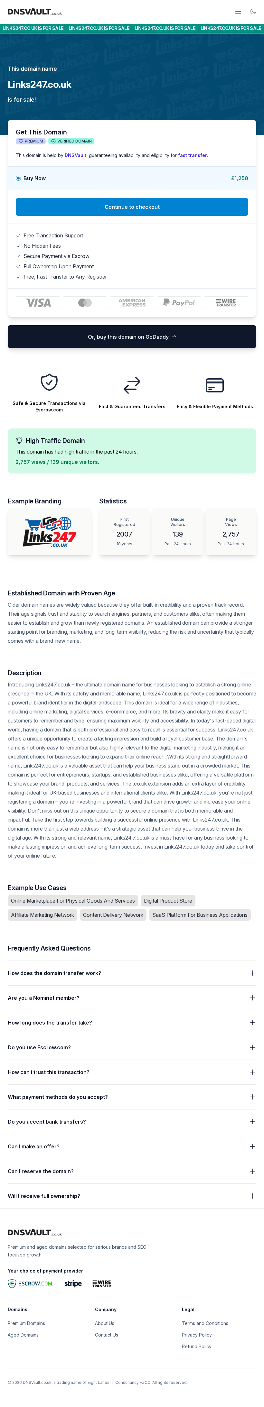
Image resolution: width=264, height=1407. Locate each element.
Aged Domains (23, 1335)
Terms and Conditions (205, 1323)
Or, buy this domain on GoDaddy (128, 337)
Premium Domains (26, 1323)
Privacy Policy (197, 1335)
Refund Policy (197, 1346)
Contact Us (106, 1335)
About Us (104, 1323)
